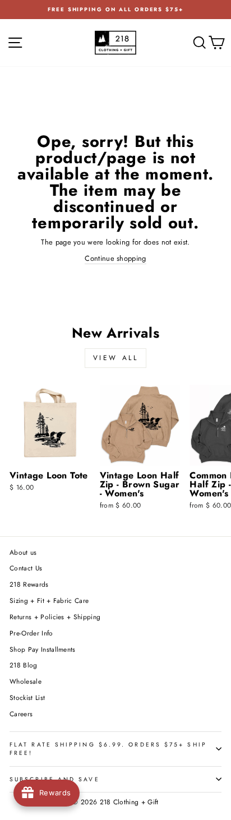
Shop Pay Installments (43, 649)
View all (115, 358)
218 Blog (24, 665)
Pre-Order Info (31, 633)
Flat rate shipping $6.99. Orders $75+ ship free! (108, 748)
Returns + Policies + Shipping (55, 616)
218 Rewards (29, 584)
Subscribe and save (55, 779)
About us (23, 552)
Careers (21, 713)
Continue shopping (115, 258)
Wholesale (25, 681)
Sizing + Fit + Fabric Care (49, 600)
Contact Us (26, 568)
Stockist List (27, 697)
